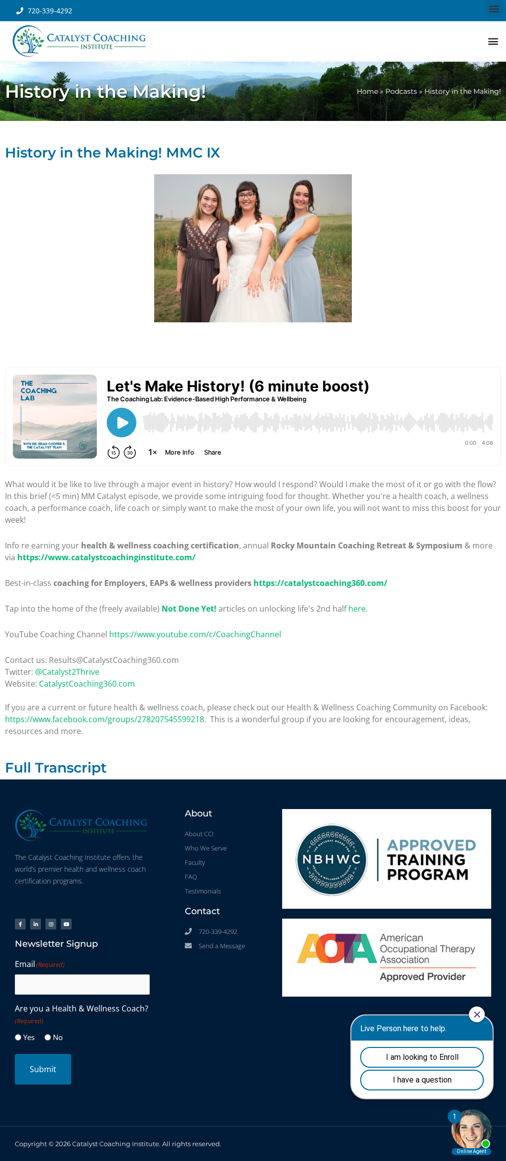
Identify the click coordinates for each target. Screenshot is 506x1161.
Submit (43, 1069)
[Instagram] (50, 924)
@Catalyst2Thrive (67, 671)
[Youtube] (66, 924)
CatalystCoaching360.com (87, 683)
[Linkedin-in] (35, 924)
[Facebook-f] (20, 924)
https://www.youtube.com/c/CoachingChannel (195, 634)
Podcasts (401, 91)
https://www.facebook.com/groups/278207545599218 (104, 719)
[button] (494, 8)
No (58, 1037)
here (357, 608)
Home (367, 91)
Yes (29, 1037)
